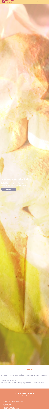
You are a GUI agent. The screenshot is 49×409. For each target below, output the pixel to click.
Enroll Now (8, 189)
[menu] (38, 1)
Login (43, 1)
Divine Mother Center (37, 1)
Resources (31, 1)
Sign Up (46, 1)
